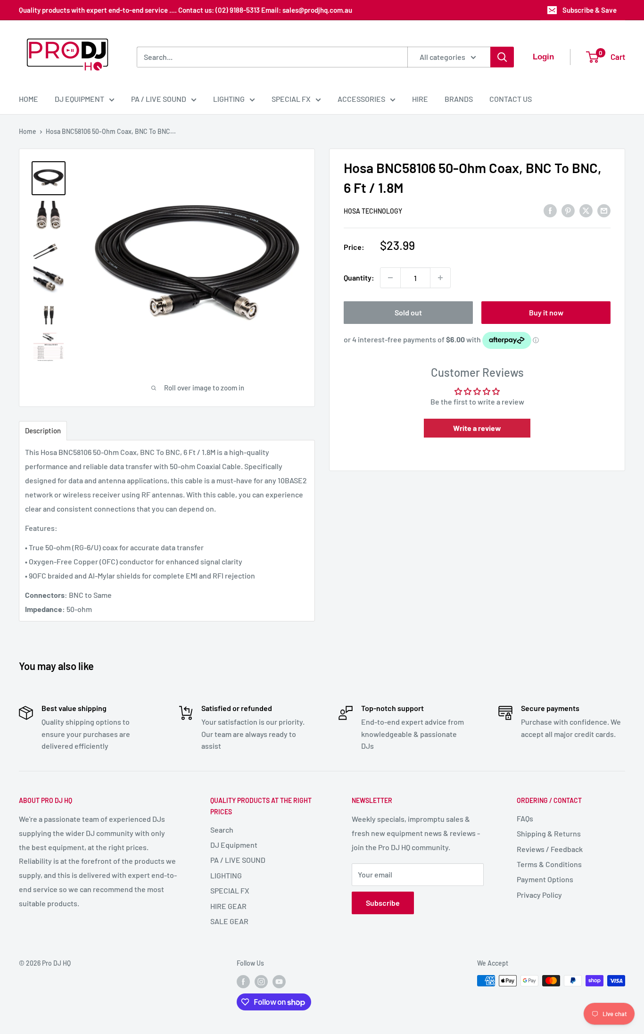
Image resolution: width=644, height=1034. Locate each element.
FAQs (525, 818)
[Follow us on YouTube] (279, 981)
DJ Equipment (233, 844)
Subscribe (383, 902)
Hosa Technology (373, 211)
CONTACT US (510, 98)
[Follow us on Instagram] (261, 981)
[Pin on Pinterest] (568, 210)
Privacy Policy (539, 894)
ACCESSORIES (361, 98)
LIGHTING (229, 98)
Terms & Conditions (549, 864)
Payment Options (545, 879)
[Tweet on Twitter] (586, 210)
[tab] (43, 430)
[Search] (502, 57)
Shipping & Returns (549, 833)
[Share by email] (604, 210)
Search (221, 829)
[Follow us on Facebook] (243, 981)
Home (27, 131)
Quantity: (359, 277)
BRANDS (459, 98)
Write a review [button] (477, 427)
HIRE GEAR (228, 906)
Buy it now (546, 312)
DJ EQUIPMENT (79, 98)
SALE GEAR (229, 921)
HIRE (420, 98)
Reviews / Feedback (550, 848)
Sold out (408, 312)
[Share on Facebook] (550, 210)
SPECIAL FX (291, 98)
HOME (28, 98)
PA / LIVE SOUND (158, 98)
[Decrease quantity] (390, 278)
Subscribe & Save (589, 10)
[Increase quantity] (440, 278)
